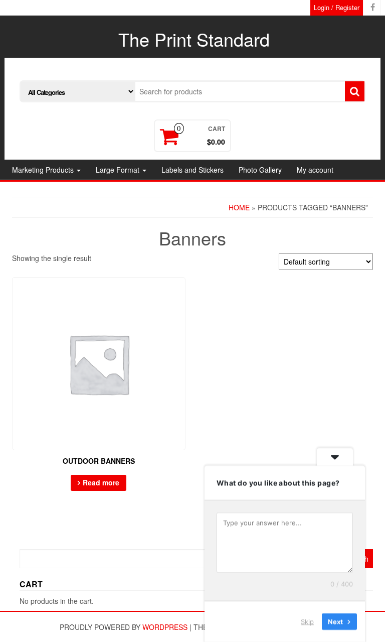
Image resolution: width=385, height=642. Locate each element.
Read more (101, 482)
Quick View (180, 292)
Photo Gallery (260, 170)
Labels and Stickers (192, 170)
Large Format (118, 170)
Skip (307, 621)
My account (315, 170)
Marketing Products (44, 170)
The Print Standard (194, 39)
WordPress (164, 627)
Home (239, 207)
